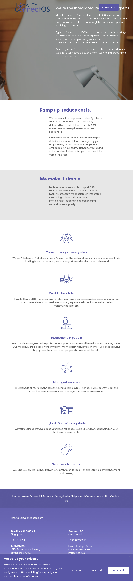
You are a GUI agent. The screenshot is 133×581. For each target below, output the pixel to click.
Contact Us (108, 7)
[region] (66, 567)
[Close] (130, 557)
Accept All (118, 570)
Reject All (96, 570)
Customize (75, 570)
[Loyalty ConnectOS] (32, 7)
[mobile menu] (89, 7)
